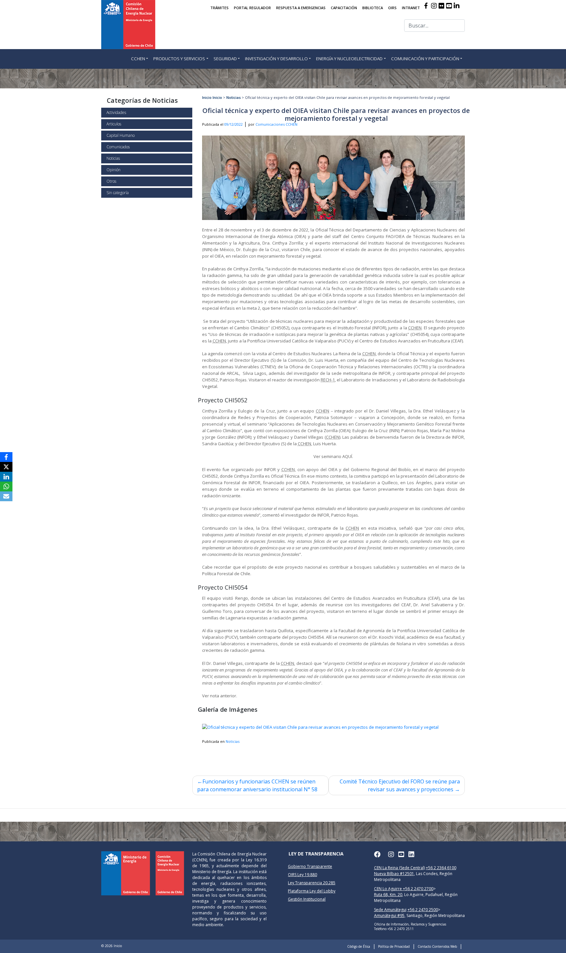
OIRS (392, 7)
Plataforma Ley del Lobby (311, 891)
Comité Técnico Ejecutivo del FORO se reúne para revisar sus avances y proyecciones (400, 785)
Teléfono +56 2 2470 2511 (394, 928)
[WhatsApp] (6, 486)
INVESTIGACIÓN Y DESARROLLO (276, 59)
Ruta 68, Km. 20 (388, 894)
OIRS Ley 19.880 (302, 874)
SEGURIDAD (225, 59)
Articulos (113, 124)
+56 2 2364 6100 (441, 868)
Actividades (116, 112)
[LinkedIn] (6, 477)
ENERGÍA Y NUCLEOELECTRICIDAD (349, 59)
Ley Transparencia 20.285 (311, 883)
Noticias (113, 158)
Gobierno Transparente (310, 866)
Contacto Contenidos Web (437, 946)
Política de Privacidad (394, 946)
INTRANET (411, 7)
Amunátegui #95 (389, 915)
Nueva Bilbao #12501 (394, 873)
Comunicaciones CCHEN (276, 124)
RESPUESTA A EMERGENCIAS (301, 7)
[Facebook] (6, 457)
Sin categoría (117, 192)
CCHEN (138, 59)
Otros (111, 181)
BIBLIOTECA (372, 7)
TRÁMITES (219, 7)
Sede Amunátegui (390, 909)
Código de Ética (358, 946)
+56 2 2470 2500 (422, 909)
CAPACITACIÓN (344, 7)
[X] (6, 467)
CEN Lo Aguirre (388, 888)
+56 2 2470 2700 (418, 888)
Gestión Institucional (307, 899)
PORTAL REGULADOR (252, 7)
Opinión (113, 170)
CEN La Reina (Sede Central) (399, 868)
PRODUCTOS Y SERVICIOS (179, 59)
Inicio (207, 97)
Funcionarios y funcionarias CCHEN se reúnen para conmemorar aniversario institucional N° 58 (257, 785)
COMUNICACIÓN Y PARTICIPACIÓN (425, 59)
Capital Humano (120, 135)
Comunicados (118, 147)
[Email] (6, 496)
